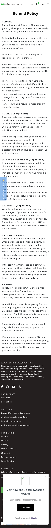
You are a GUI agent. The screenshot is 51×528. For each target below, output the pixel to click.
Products (5, 398)
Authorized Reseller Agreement (15, 425)
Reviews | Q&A (3, 191)
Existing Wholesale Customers (15, 413)
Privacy (4, 445)
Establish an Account (11, 421)
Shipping (5, 453)
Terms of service (9, 457)
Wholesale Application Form (14, 417)
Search (4, 436)
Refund (4, 440)
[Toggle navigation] (48, 4)
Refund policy (7, 461)
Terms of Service (9, 449)
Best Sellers (7, 402)
